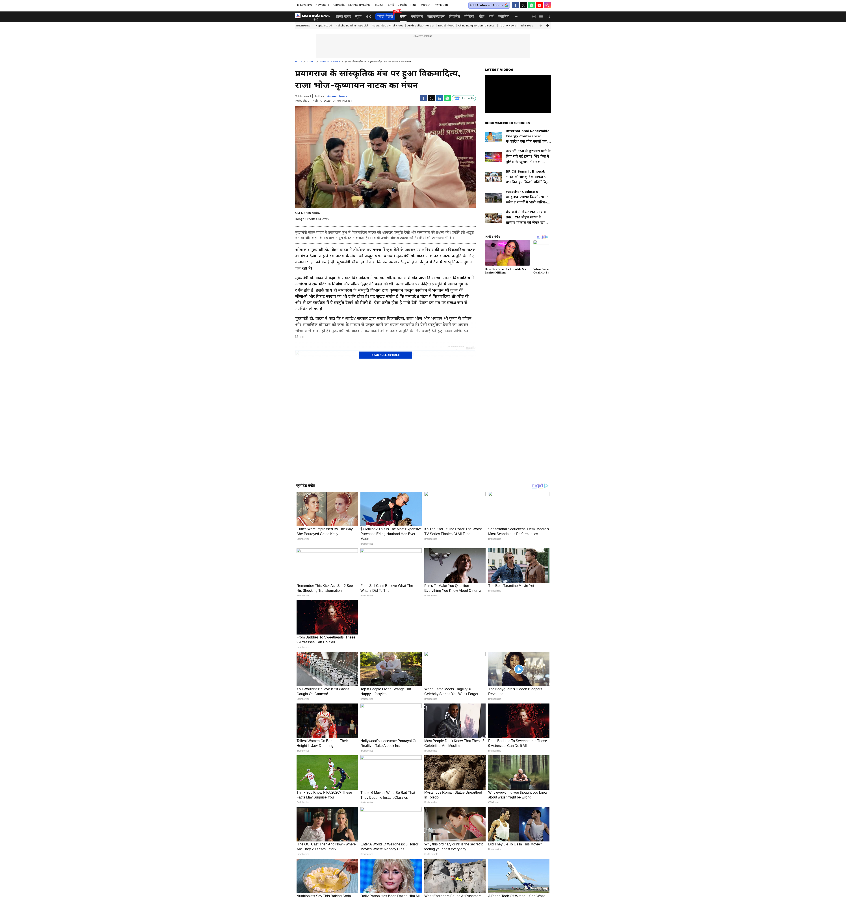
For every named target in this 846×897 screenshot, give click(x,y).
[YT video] (539, 5)
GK (368, 16)
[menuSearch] (548, 16)
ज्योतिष (503, 16)
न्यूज (358, 16)
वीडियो (469, 16)
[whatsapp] (531, 5)
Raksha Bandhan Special (352, 25)
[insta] (547, 5)
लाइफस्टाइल (436, 16)
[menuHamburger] (541, 16)
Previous (541, 25)
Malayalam (304, 4)
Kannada (339, 4)
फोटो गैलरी (385, 16)
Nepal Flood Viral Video (388, 25)
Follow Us (468, 98)
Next (547, 25)
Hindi (413, 4)
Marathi (426, 4)
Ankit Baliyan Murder (420, 25)
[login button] (535, 16)
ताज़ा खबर (343, 16)
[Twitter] (523, 5)
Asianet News (337, 96)
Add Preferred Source (486, 5)
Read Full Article (385, 355)
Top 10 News (507, 25)
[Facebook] (515, 5)
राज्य (403, 16)
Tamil (390, 4)
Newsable (322, 4)
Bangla (402, 4)
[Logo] (314, 16)
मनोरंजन (417, 16)
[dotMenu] (517, 16)
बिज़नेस (454, 16)
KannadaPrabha (359, 4)
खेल (481, 16)
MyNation (441, 4)
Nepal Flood (324, 25)
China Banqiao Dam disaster (477, 25)
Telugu (378, 4)
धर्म (491, 16)
